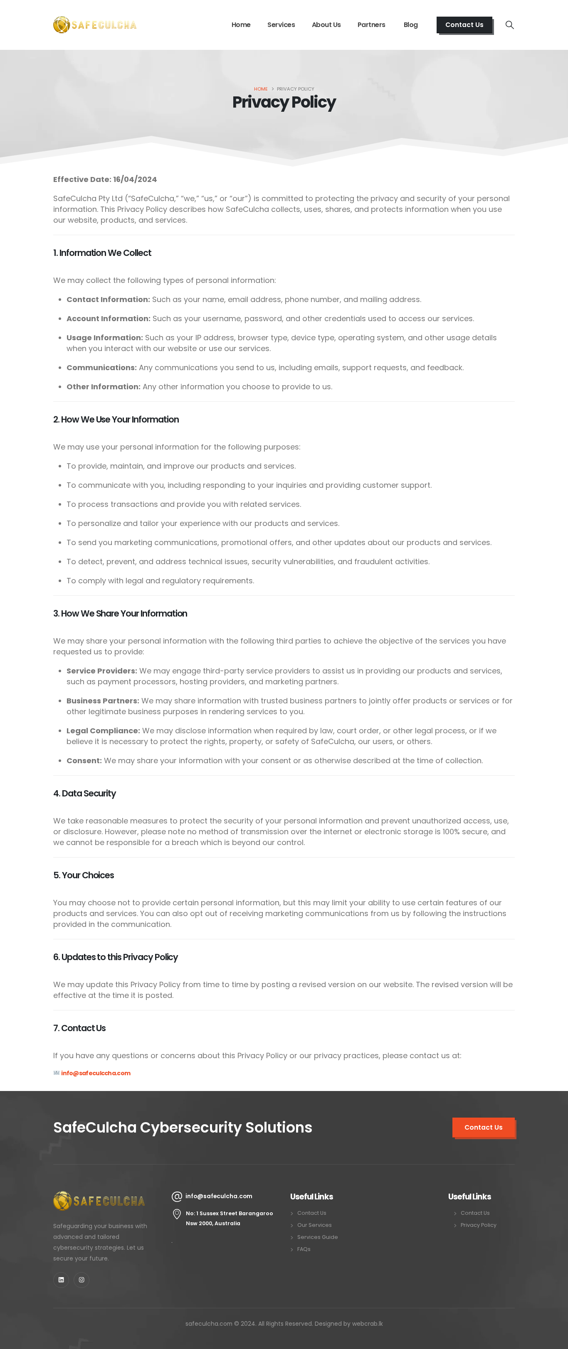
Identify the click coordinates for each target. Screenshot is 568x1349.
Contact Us (311, 1212)
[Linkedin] (61, 1280)
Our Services (314, 1225)
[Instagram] (81, 1280)
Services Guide (317, 1237)
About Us (326, 24)
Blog (411, 24)
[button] (510, 25)
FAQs (304, 1249)
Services (281, 24)
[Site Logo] (94, 24)
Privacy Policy (478, 1225)
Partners (372, 24)
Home (241, 24)
